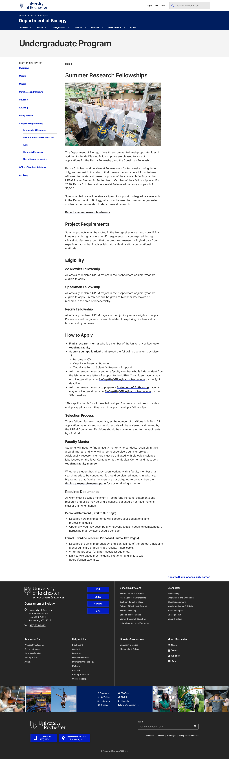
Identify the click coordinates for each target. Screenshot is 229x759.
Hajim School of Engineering (133, 597)
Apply (149, 5)
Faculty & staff (31, 657)
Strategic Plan (174, 614)
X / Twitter (105, 697)
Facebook (104, 693)
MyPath (76, 666)
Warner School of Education (133, 619)
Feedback (150, 735)
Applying (23, 175)
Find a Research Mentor (35, 159)
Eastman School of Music (131, 602)
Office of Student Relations (32, 167)
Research (95, 27)
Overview (24, 67)
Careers (98, 603)
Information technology (83, 661)
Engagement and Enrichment (181, 597)
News (174, 645)
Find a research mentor (84, 343)
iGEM (25, 144)
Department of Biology (43, 21)
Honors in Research (33, 152)
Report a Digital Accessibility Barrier (189, 577)
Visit (156, 5)
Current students (32, 649)
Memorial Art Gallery (129, 649)
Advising (23, 107)
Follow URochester (127, 705)
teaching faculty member (81, 463)
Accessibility (174, 593)
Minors (22, 83)
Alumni (133, 27)
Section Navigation (31, 63)
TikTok (124, 697)
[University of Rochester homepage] (33, 5)
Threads (104, 705)
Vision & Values (175, 619)
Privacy (161, 735)
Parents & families (33, 653)
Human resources (80, 657)
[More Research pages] (102, 27)
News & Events (114, 27)
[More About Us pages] (30, 27)
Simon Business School (130, 614)
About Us (23, 27)
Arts (174, 661)
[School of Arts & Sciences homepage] (45, 593)
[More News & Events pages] (124, 27)
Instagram (105, 701)
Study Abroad (26, 115)
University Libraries (129, 645)
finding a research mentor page (85, 483)
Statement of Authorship (133, 387)
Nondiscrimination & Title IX (180, 606)
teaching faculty (79, 347)
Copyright (171, 735)
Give (163, 5)
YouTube (125, 693)
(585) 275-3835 (37, 625)
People (40, 27)
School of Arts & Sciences (33, 16)
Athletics (175, 655)
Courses (23, 99)
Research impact (175, 610)
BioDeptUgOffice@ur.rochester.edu (122, 379)
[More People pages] (45, 27)
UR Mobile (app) (79, 678)
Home (68, 63)
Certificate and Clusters (31, 91)
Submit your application (84, 351)
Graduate (78, 27)
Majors (22, 75)
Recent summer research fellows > (87, 212)
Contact (76, 649)
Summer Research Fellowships (38, 137)
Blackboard (77, 645)
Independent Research (34, 130)
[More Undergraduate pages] (68, 27)
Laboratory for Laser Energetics (134, 623)
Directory (76, 653)
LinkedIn (125, 701)
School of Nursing (128, 610)
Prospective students (34, 645)
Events (174, 650)
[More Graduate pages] (85, 27)
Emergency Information (188, 735)
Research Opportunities (31, 123)
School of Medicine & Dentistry (134, 606)
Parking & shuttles (80, 674)
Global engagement (177, 602)
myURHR (76, 670)
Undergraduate (58, 27)
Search (140, 722)
